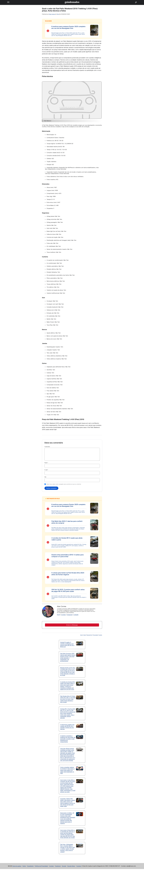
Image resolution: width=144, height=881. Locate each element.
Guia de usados (16, 866)
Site (45, 477)
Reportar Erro (89, 635)
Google (64, 866)
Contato (63, 614)
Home (81, 635)
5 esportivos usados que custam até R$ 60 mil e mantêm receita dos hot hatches (67, 727)
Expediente (30, 866)
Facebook (58, 866)
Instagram (70, 614)
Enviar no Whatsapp (72, 625)
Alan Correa (52, 14)
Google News (71, 866)
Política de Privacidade (41, 866)
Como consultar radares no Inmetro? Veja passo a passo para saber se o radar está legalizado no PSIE (67, 770)
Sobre (84, 635)
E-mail (46, 469)
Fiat (58, 14)
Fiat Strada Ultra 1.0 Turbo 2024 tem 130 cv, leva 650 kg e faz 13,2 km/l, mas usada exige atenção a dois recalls (67, 699)
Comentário (47, 446)
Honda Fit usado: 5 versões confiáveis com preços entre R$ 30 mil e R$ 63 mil (67, 644)
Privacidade (95, 635)
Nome (46, 462)
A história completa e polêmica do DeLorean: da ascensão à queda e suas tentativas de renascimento (67, 739)
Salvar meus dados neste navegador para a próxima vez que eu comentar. (64, 484)
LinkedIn (76, 614)
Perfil (58, 614)
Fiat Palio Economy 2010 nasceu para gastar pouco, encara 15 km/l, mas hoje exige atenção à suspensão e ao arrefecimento (67, 657)
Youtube (78, 866)
